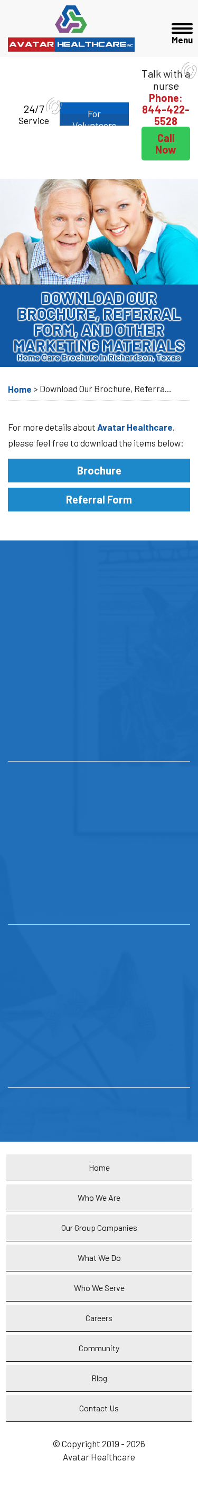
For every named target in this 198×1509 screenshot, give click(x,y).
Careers (99, 1318)
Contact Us (99, 1408)
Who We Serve (99, 1288)
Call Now (165, 143)
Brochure (99, 470)
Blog (99, 1378)
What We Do (99, 1257)
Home (99, 1167)
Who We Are (99, 1197)
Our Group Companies (99, 1227)
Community (99, 1348)
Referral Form (99, 499)
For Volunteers (94, 117)
